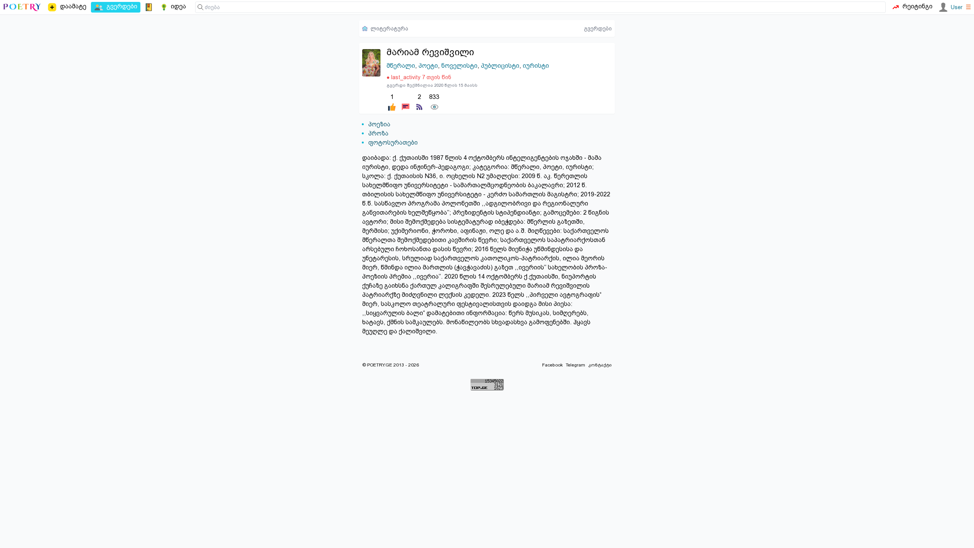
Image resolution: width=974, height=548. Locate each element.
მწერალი (401, 65)
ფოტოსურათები (393, 142)
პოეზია (379, 124)
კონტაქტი (600, 365)
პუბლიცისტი (500, 65)
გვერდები (598, 28)
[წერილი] (405, 101)
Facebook (552, 365)
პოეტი (428, 65)
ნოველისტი (459, 65)
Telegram (575, 365)
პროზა (378, 133)
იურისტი (536, 65)
